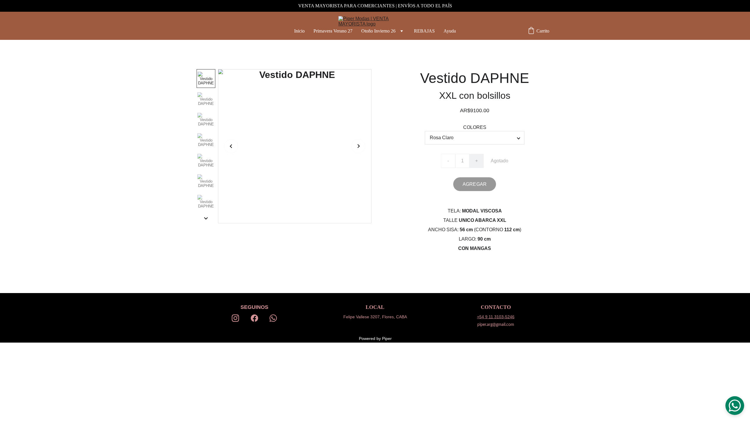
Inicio (299, 30)
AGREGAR (475, 184)
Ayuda (450, 30)
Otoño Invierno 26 (378, 30)
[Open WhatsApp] (734, 405)
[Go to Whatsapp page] (273, 318)
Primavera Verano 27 (332, 30)
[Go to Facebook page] (254, 318)
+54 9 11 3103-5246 (495, 316)
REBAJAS (424, 30)
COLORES (474, 127)
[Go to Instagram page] (235, 318)
